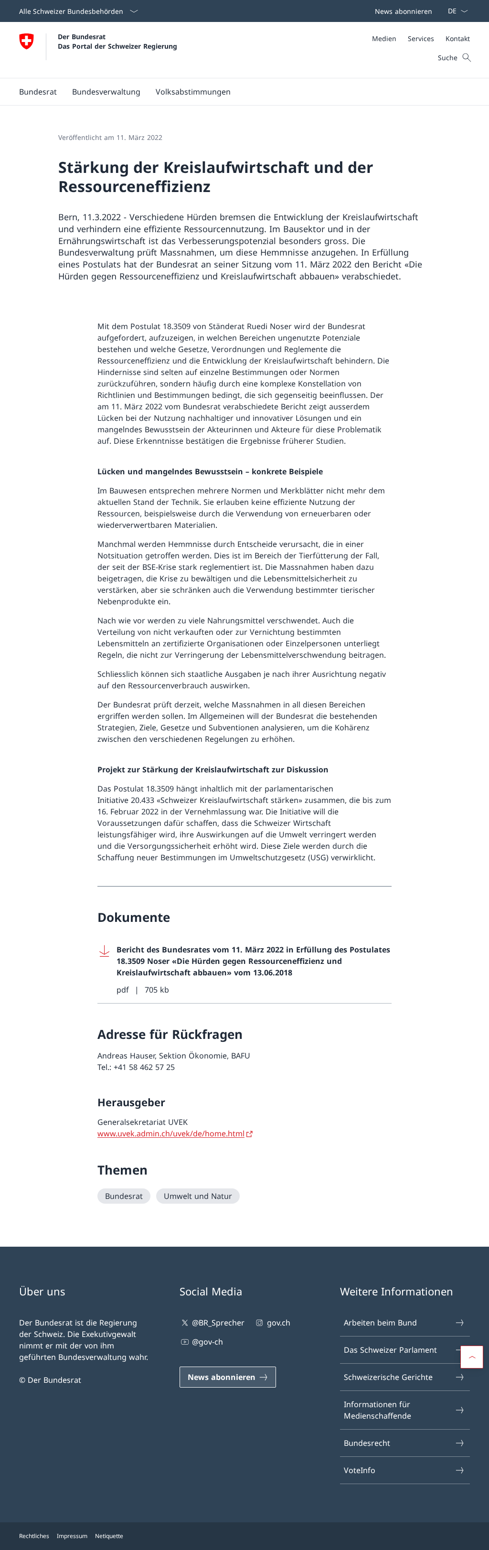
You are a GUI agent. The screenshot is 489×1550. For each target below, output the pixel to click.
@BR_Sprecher (218, 1322)
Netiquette (109, 1536)
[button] (37, 91)
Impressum (72, 1536)
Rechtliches (34, 1536)
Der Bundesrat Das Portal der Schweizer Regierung (117, 41)
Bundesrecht (367, 1443)
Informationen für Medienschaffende (377, 1410)
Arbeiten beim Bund (380, 1322)
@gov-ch (207, 1341)
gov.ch (278, 1322)
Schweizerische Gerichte (388, 1377)
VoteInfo (359, 1470)
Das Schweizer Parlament (390, 1350)
